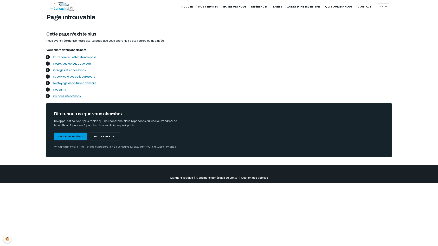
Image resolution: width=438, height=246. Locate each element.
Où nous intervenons (67, 96)
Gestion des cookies (254, 178)
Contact (365, 6)
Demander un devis (70, 136)
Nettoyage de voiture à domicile (74, 83)
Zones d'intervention (303, 6)
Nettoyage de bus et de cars (72, 64)
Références (259, 6)
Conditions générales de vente (216, 178)
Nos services (208, 6)
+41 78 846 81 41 (105, 136)
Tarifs (277, 6)
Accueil (187, 6)
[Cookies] (7, 239)
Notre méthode (234, 6)
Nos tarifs (59, 90)
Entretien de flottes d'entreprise (74, 57)
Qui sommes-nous (339, 6)
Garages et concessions (69, 70)
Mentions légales (181, 178)
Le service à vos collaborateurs (74, 77)
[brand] (63, 7)
